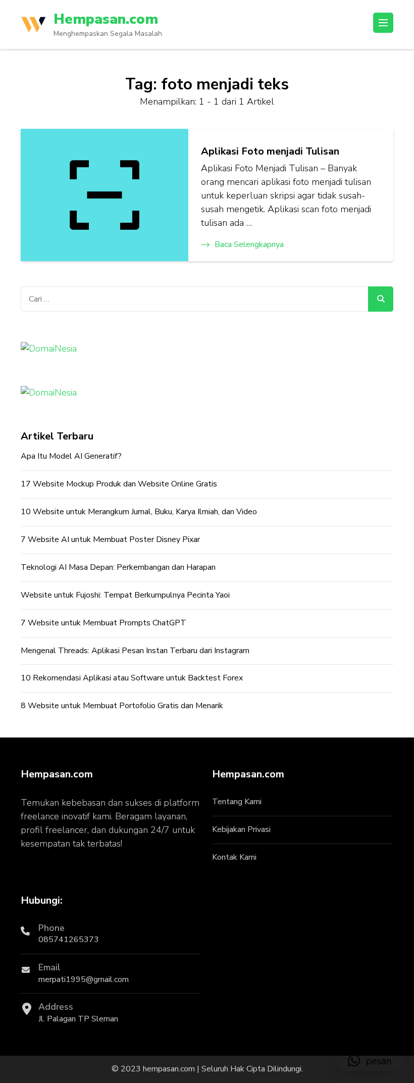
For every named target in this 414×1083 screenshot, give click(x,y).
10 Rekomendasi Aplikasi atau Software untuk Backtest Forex (132, 677)
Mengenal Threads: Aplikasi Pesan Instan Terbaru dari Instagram (135, 650)
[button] (370, 1061)
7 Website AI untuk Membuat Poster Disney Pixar (110, 539)
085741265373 (68, 939)
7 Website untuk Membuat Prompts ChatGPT (103, 622)
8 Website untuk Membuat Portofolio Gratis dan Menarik (122, 705)
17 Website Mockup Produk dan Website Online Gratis (119, 483)
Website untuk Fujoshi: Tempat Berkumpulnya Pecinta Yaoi (125, 595)
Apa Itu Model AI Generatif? (71, 456)
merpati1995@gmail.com (83, 979)
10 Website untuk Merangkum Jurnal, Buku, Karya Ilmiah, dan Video (139, 511)
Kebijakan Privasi (241, 829)
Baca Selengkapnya (249, 244)
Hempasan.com (106, 19)
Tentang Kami (237, 801)
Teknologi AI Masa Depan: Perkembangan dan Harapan (118, 567)
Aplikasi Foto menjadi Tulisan (270, 151)
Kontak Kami (234, 857)
